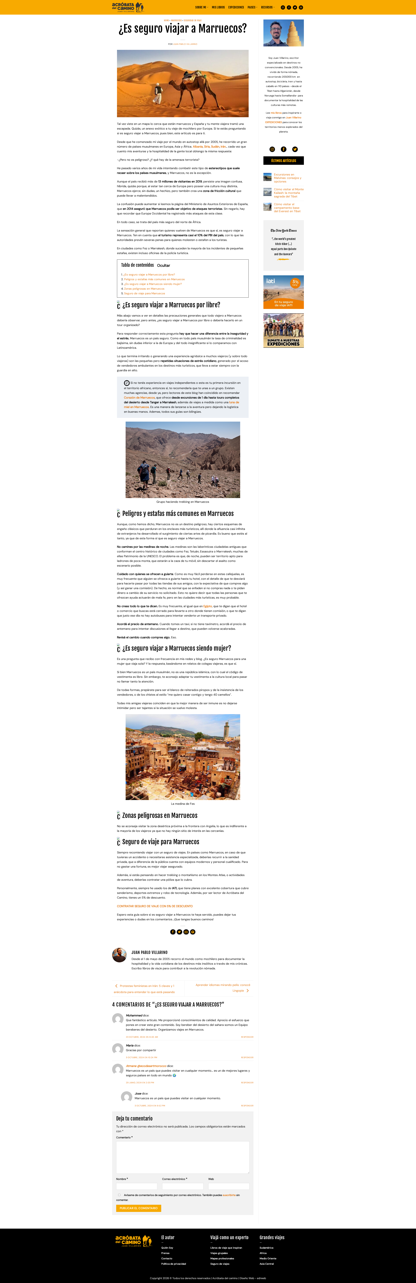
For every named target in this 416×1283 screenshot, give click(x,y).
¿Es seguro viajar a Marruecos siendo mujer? (151, 284)
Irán (223, 147)
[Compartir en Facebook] (173, 932)
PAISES (251, 7)
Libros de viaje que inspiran (226, 1247)
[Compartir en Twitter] (179, 932)
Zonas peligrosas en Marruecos (142, 288)
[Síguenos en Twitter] (295, 7)
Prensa (165, 1253)
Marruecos (176, 20)
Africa (263, 1253)
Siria (207, 147)
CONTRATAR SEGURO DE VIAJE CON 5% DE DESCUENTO (155, 906)
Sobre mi (200, 7)
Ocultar (163, 265)
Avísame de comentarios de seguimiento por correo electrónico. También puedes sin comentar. (178, 1197)
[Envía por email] (186, 932)
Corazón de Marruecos (139, 398)
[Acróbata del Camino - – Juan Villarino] (128, 7)
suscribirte (229, 1195)
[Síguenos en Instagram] (283, 7)
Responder (247, 1037)
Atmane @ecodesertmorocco (146, 1066)
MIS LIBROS (218, 7)
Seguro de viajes (219, 1263)
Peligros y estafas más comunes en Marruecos (153, 279)
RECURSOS (267, 7)
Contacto (166, 1258)
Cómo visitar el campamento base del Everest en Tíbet (287, 208)
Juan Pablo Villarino (185, 44)
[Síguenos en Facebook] (289, 7)
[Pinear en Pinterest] (193, 932)
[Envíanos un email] (301, 7)
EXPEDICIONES (236, 7)
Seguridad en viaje (193, 20)
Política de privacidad (174, 1263)
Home (166, 20)
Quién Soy (167, 1247)
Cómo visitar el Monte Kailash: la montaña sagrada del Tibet (289, 193)
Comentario (124, 1137)
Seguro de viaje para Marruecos (143, 293)
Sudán (215, 147)
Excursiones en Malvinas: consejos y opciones (287, 178)
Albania (198, 147)
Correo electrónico (174, 1179)
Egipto (207, 606)
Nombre (122, 1179)
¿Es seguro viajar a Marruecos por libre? (148, 274)
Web (211, 1179)
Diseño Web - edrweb (253, 1278)
